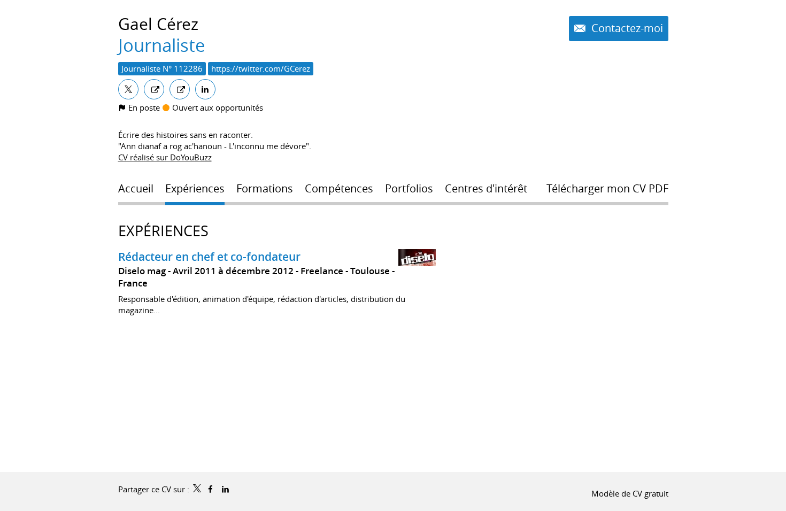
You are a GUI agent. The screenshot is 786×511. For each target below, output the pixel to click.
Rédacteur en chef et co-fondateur (209, 256)
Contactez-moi (626, 28)
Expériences (163, 231)
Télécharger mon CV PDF (607, 189)
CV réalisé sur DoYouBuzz (165, 157)
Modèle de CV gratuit (629, 493)
